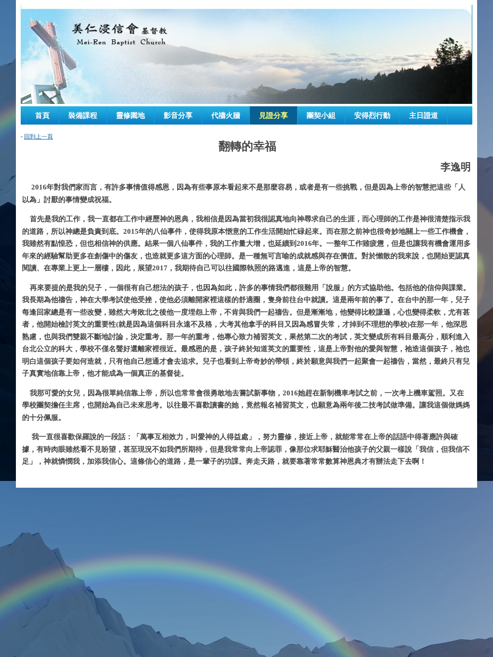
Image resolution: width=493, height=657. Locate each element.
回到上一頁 (38, 136)
